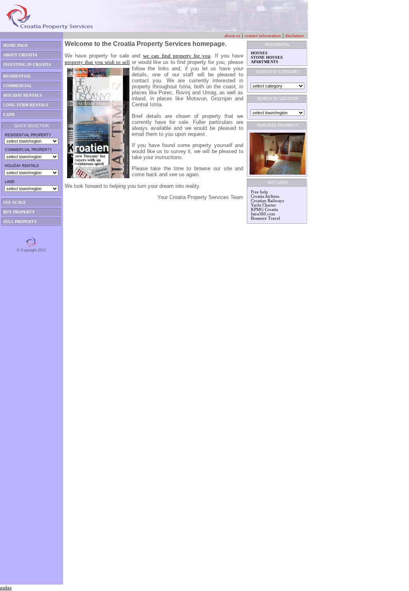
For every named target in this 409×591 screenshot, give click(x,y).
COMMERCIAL (17, 86)
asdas (6, 588)
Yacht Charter (263, 205)
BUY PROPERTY (19, 212)
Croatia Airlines (265, 196)
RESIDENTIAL (17, 76)
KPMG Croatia (264, 209)
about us (232, 36)
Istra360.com (263, 214)
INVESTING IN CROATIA (27, 64)
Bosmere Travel (265, 218)
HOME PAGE (15, 45)
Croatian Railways (267, 201)
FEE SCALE (14, 202)
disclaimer (294, 36)
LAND (8, 114)
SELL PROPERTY (20, 221)
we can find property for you (176, 56)
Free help (259, 192)
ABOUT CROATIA (20, 55)
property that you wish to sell (97, 62)
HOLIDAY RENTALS (22, 95)
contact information (262, 36)
